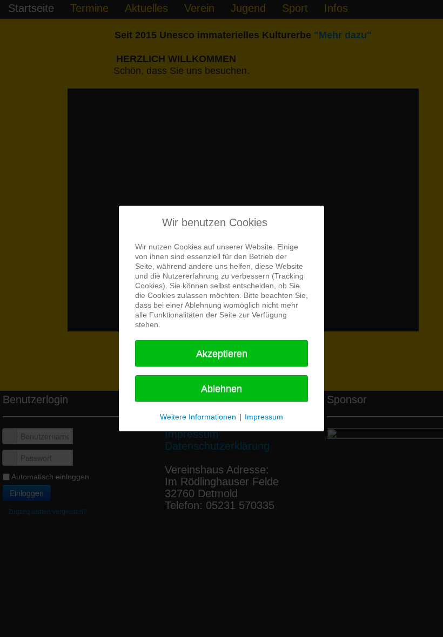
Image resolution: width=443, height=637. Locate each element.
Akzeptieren (221, 353)
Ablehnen (221, 388)
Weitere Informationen (198, 416)
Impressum (264, 416)
